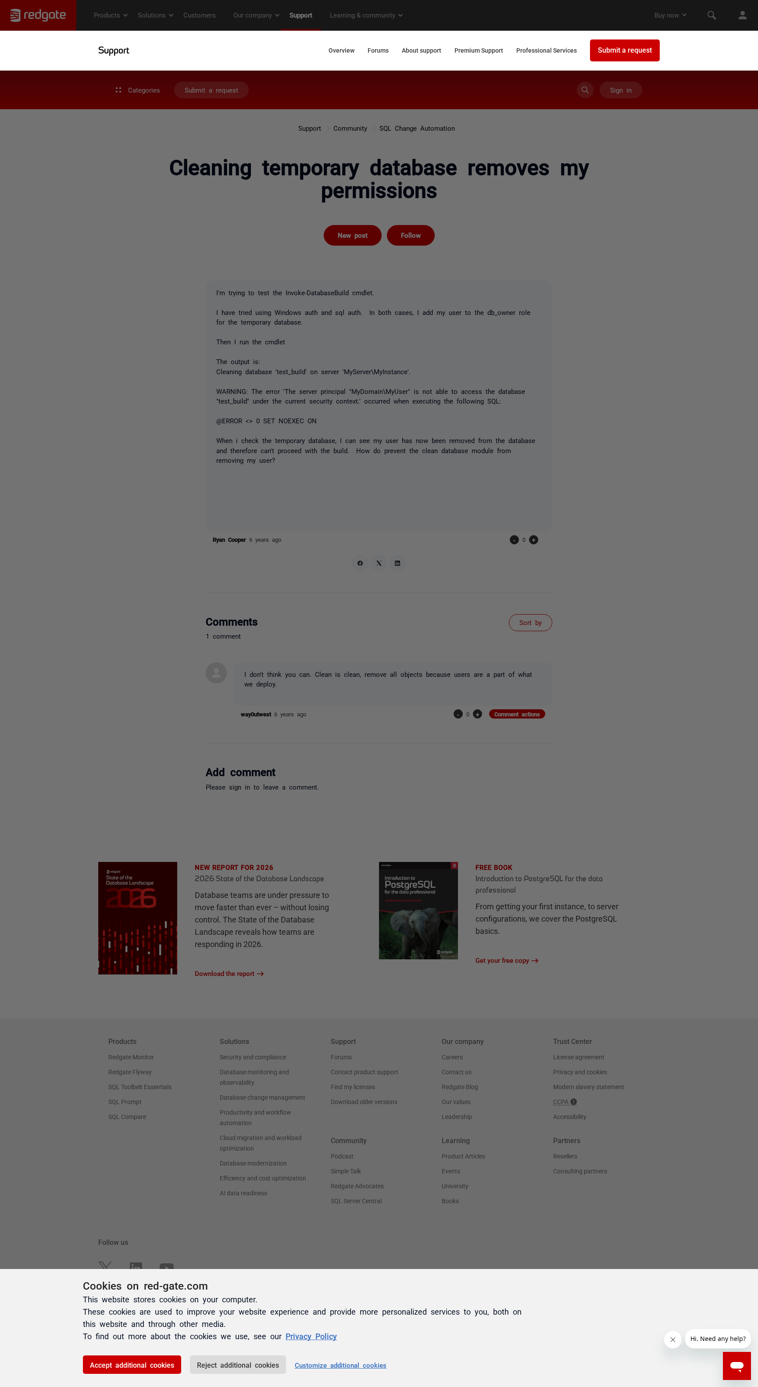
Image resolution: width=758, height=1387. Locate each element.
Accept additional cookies (132, 1364)
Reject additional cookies (238, 1364)
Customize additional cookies (340, 1365)
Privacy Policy (311, 1336)
